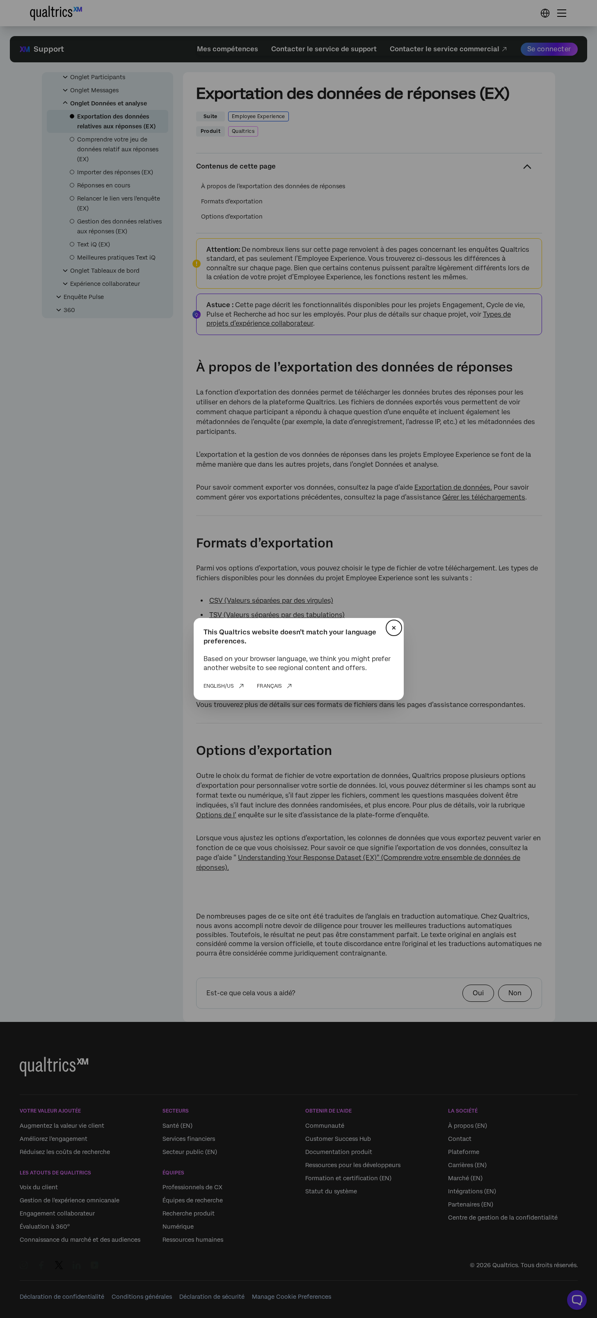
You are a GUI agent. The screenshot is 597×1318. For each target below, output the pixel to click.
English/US (219, 686)
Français (269, 686)
